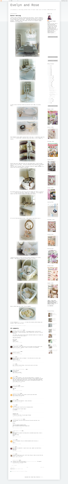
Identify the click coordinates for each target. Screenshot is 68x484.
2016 (49, 68)
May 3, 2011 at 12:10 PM (17, 451)
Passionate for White (16, 351)
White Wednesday (21, 322)
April (50, 86)
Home (27, 467)
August (50, 81)
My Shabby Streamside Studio (18, 419)
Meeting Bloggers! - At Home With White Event (53, 95)
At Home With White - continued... (53, 92)
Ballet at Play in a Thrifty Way (52, 90)
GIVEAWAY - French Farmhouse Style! (54, 319)
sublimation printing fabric (32, 461)
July (50, 82)
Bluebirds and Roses (16, 393)
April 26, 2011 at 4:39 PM (17, 342)
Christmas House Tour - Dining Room (55, 345)
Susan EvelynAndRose (52, 20)
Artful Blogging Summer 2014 (55, 314)
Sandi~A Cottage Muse (16, 345)
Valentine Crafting (54, 334)
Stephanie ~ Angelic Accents (18, 330)
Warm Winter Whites (55, 324)
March (50, 98)
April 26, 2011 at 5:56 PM (17, 361)
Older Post (42, 467)
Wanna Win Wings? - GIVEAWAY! (54, 330)
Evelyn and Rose (24, 5)
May (50, 85)
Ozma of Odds (13, 138)
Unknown (14, 376)
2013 (49, 72)
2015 (49, 69)
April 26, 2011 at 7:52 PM (17, 373)
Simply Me (14, 399)
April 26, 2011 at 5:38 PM (17, 348)
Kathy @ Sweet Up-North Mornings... (19, 369)
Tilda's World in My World (55, 350)
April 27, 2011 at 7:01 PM (17, 416)
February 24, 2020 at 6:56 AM (18, 463)
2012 (49, 73)
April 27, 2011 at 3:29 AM (17, 390)
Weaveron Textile (16, 460)
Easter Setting (51, 87)
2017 (49, 67)
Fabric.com (12, 192)
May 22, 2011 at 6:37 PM (17, 457)
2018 (49, 65)
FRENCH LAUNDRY (15, 385)
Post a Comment (14, 465)
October (50, 78)
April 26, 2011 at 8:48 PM (17, 382)
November (51, 77)
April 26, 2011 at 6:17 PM (17, 366)
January (50, 101)
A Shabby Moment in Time (17, 430)
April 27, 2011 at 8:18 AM (17, 396)
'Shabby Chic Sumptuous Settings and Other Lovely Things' (26, 165)
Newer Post (12, 467)
